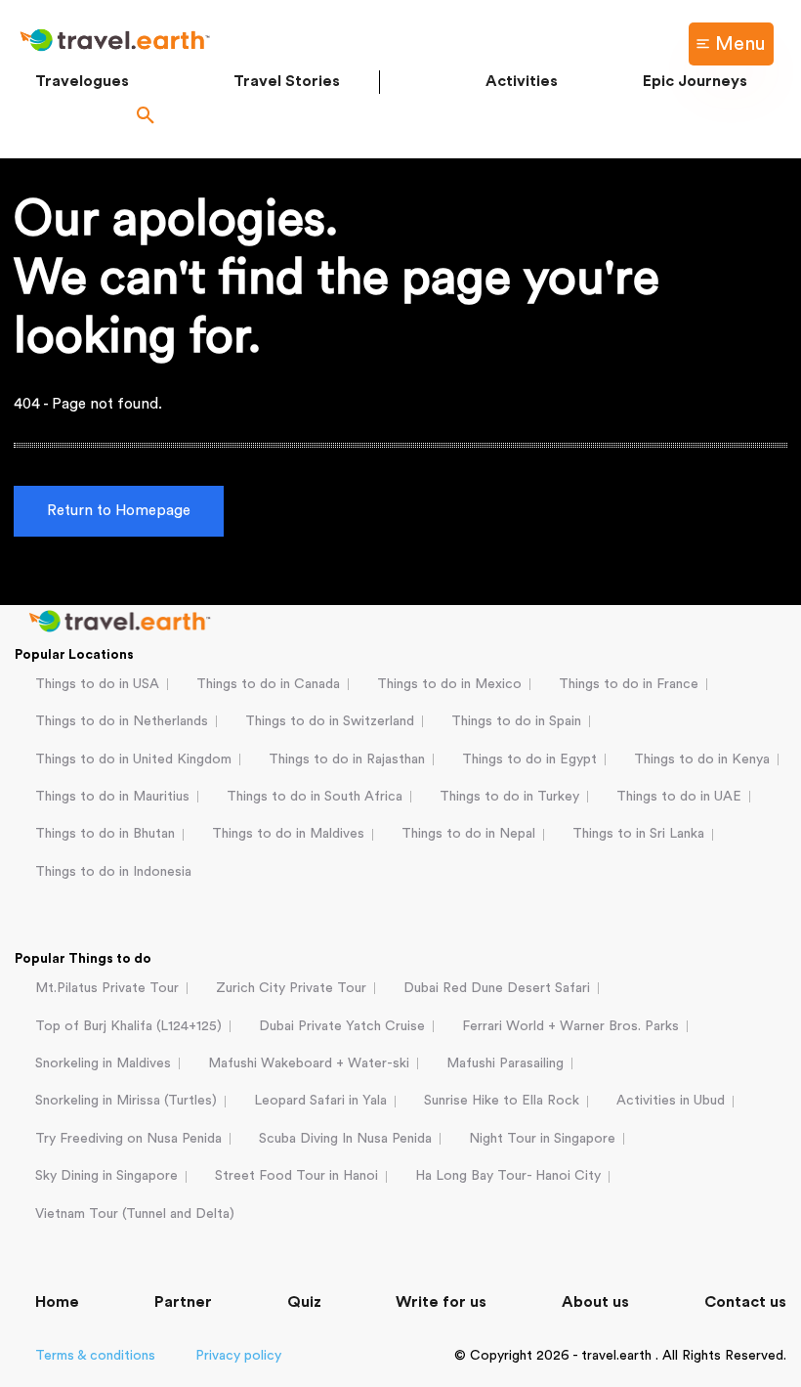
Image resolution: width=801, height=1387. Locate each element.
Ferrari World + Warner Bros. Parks (570, 1026)
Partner (183, 1302)
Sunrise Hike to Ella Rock (501, 1100)
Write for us (441, 1302)
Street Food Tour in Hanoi (296, 1176)
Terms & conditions (95, 1356)
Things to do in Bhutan (105, 834)
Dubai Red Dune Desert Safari (496, 988)
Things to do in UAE (678, 796)
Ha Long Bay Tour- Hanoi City (508, 1176)
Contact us (745, 1302)
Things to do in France (628, 684)
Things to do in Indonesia (113, 872)
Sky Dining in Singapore (106, 1176)
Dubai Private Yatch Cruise (342, 1026)
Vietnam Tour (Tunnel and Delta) (134, 1214)
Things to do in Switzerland (329, 721)
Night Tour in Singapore (542, 1139)
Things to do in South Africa (314, 796)
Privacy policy (238, 1356)
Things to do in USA (97, 684)
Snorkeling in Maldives (103, 1063)
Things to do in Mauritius (112, 796)
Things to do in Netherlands (121, 721)
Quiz (304, 1302)
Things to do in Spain (516, 721)
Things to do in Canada (268, 684)
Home (57, 1302)
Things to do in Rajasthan (347, 759)
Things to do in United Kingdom (133, 759)
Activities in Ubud (670, 1100)
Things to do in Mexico (449, 684)
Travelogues (82, 81)
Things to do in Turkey (509, 796)
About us (595, 1302)
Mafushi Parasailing (505, 1063)
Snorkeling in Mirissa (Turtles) (126, 1100)
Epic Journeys (695, 81)
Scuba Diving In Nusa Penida (345, 1139)
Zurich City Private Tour (291, 988)
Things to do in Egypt (529, 759)
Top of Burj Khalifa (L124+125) (128, 1026)
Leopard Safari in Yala (320, 1100)
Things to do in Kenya (702, 759)
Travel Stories (286, 81)
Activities (521, 81)
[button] (145, 117)
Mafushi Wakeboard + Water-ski (308, 1063)
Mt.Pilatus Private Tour (107, 988)
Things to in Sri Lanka (638, 834)
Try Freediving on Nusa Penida (128, 1139)
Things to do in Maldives (288, 834)
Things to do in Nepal (468, 834)
